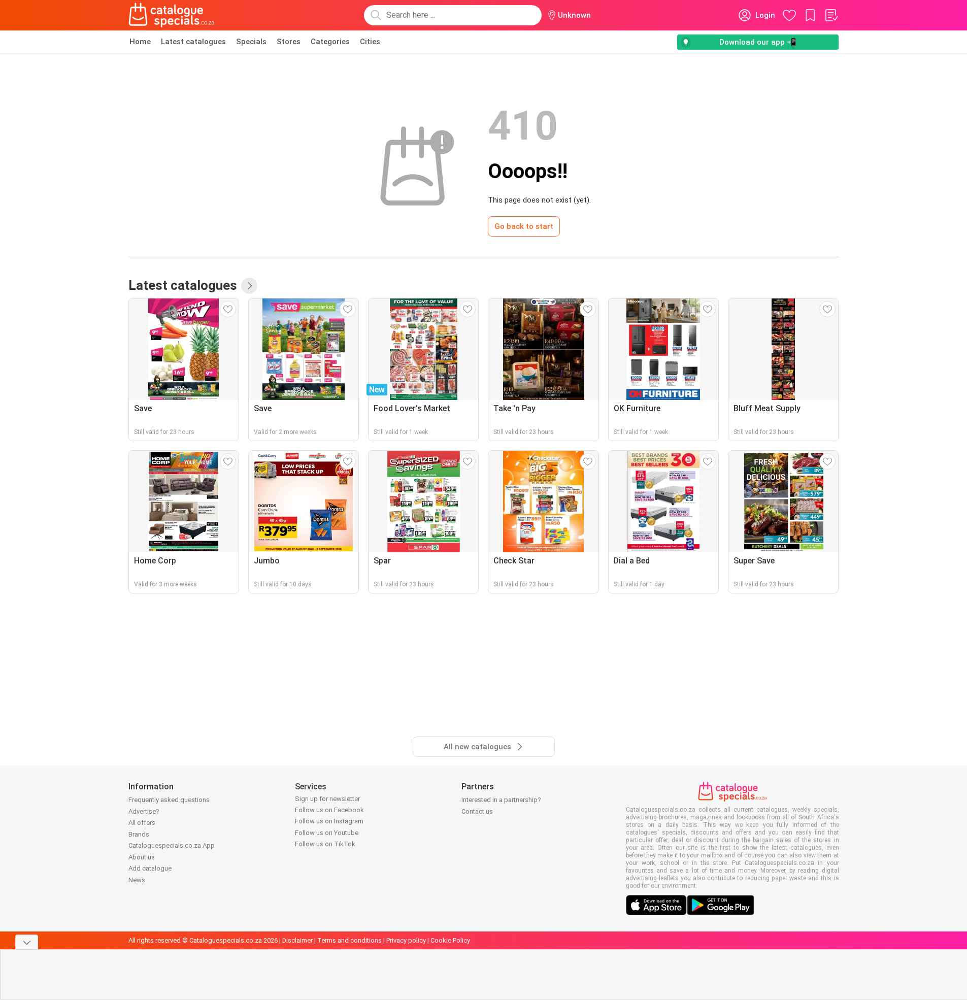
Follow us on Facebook (329, 810)
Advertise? (143, 811)
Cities (370, 41)
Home (140, 41)
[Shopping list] (831, 15)
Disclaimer (297, 940)
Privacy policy (406, 940)
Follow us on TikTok (325, 844)
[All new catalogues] (249, 286)
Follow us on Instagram (329, 821)
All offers (141, 822)
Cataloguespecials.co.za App (171, 845)
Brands (138, 834)
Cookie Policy (450, 940)
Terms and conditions (349, 940)
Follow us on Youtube (326, 833)
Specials (251, 41)
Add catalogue (150, 868)
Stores (289, 41)
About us (141, 857)
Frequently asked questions (169, 800)
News (136, 880)
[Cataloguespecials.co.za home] (171, 15)
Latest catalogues (193, 41)
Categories (330, 41)
